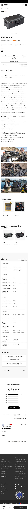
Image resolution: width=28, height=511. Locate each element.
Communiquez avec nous (21, 459)
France (23, 503)
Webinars (3, 492)
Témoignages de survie (6, 485)
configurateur (8, 78)
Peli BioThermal (5, 477)
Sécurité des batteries (20, 468)
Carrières (3, 465)
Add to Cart (20, 507)
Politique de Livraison (20, 475)
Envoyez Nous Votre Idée (20, 461)
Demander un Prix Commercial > (23, 65)
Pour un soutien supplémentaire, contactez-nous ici (14, 364)
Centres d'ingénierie (5, 468)
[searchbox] (7, 415)
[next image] (23, 22)
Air (5, 9)
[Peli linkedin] (18, 485)
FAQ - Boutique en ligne (20, 473)
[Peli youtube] (15, 485)
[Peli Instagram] (18, 487)
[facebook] (7, 71)
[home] (4, 5)
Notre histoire (4, 459)
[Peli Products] (15, 487)
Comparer (5, 65)
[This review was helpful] (21, 441)
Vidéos (2, 486)
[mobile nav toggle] (26, 5)
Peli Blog (3, 493)
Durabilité (3, 471)
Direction (3, 473)
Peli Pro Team (4, 488)
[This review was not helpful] (24, 441)
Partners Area (18, 463)
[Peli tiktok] (21, 487)
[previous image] (5, 22)
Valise (2, 9)
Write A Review (14, 407)
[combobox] (20, 418)
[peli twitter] (24, 487)
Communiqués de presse (6, 466)
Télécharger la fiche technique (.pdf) (23, 259)
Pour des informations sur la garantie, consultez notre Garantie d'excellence (14, 358)
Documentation (4, 490)
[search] (23, 5)
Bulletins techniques (19, 466)
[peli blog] (15, 489)
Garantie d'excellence (20, 465)
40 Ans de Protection (6, 470)
